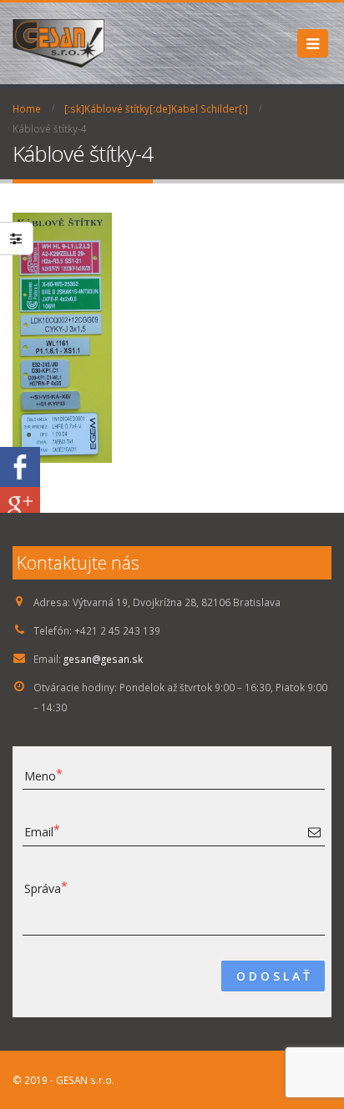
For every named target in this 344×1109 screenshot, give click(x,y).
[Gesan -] (58, 43)
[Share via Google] (20, 505)
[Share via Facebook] (20, 465)
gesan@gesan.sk (103, 658)
